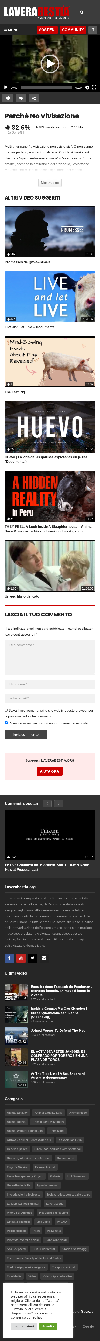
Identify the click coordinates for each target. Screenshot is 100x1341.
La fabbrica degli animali (23, 1203)
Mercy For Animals (19, 1212)
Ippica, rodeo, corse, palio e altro (68, 1194)
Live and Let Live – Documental (30, 327)
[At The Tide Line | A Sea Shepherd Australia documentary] (16, 1079)
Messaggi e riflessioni (53, 1212)
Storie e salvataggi (74, 1249)
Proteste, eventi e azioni (23, 1240)
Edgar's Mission (17, 1167)
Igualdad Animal (47, 1185)
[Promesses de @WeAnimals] (50, 231)
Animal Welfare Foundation (25, 1131)
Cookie (88, 1326)
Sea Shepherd (16, 1249)
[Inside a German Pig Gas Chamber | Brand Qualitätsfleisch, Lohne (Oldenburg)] (16, 1014)
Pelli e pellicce (16, 1231)
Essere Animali (45, 1167)
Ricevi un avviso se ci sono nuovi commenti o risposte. (48, 723)
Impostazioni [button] (24, 1326)
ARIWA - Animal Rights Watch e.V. (29, 1140)
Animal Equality (17, 1112)
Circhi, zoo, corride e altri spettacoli (57, 1149)
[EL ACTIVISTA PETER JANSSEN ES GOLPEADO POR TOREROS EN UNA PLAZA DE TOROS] (16, 1057)
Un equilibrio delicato (22, 596)
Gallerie (55, 1176)
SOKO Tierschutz (44, 1249)
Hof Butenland (76, 1176)
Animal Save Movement (48, 1121)
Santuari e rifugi (56, 1240)
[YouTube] (21, 958)
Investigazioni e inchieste (23, 1194)
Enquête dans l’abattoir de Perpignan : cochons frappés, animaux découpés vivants (61, 991)
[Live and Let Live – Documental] (50, 296)
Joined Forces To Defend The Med (58, 1030)
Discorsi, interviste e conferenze (28, 1158)
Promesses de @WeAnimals (27, 262)
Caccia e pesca (17, 1149)
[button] (50, 64)
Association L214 (70, 1140)
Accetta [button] (48, 1326)
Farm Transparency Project (25, 1176)
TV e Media (14, 1276)
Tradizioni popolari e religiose (26, 1267)
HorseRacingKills (18, 1185)
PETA (36, 1231)
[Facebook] (9, 958)
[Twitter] (32, 958)
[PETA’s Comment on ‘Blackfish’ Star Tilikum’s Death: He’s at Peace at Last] (50, 835)
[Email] (44, 958)
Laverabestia (54, 1203)
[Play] (5, 87)
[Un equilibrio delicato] (50, 565)
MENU (13, 30)
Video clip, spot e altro (57, 1276)
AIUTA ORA (49, 771)
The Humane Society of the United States (34, 1258)
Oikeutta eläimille (18, 1221)
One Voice (43, 1221)
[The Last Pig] (50, 361)
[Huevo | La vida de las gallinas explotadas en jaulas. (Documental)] (50, 426)
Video (32, 1276)
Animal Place (78, 1112)
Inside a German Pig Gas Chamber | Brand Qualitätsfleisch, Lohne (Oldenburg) (59, 1013)
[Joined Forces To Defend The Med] (16, 1036)
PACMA (62, 1221)
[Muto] (86, 87)
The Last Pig (15, 392)
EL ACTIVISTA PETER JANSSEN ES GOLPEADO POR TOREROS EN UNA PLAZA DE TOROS (59, 1055)
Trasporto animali (63, 1267)
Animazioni (57, 1131)
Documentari (65, 1158)
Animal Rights (16, 1121)
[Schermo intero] (94, 87)
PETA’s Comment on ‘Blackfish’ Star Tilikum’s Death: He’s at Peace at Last (47, 867)
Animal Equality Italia (48, 1112)
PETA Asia (54, 1231)
